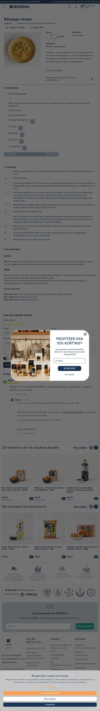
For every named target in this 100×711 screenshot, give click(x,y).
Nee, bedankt (69, 374)
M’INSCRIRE (69, 368)
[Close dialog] (85, 334)
